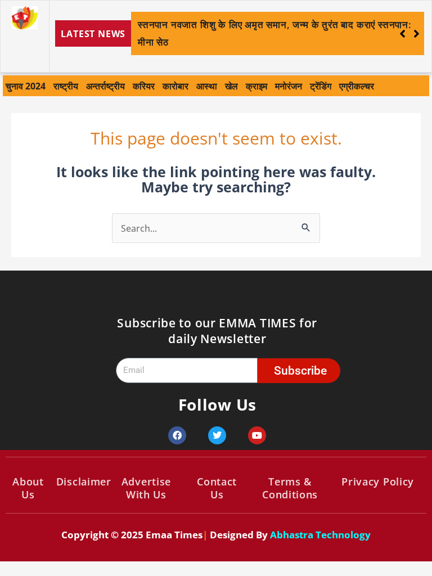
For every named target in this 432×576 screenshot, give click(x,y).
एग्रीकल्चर (356, 85)
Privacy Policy (377, 481)
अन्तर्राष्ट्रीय (105, 85)
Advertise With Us (146, 488)
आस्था (206, 85)
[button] (416, 33)
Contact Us (217, 488)
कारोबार (175, 85)
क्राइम (256, 85)
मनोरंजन (288, 85)
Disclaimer (83, 481)
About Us (28, 488)
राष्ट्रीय (65, 85)
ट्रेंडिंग (320, 85)
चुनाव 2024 (26, 85)
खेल (231, 85)
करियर (144, 85)
